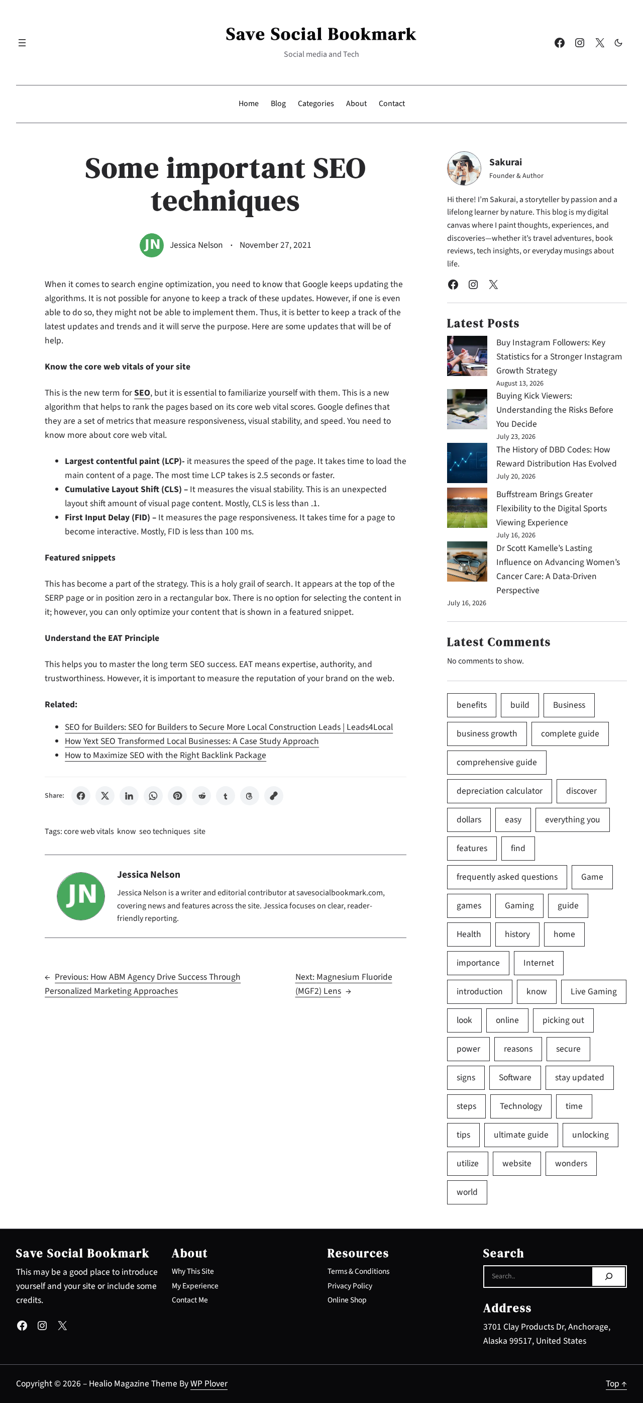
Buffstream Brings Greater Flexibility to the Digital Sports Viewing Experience (551, 508)
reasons (518, 1049)
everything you (572, 819)
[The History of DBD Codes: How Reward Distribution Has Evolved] (467, 465)
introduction (480, 991)
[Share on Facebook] (80, 795)
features (472, 848)
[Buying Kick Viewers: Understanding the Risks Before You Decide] (467, 411)
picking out (563, 1020)
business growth (487, 733)
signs (466, 1077)
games (469, 905)
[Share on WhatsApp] (153, 795)
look (464, 1020)
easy (513, 819)
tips (463, 1135)
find (518, 848)
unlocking (590, 1135)
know (126, 831)
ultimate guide (521, 1135)
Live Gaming (594, 991)
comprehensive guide (497, 762)
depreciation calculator (500, 791)
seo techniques (164, 831)
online (507, 1020)
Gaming (519, 905)
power (468, 1049)
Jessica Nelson (196, 245)
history (517, 934)
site (199, 831)
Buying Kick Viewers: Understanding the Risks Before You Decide (554, 410)
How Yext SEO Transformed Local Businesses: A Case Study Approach (192, 741)
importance (478, 963)
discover (581, 791)
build (519, 705)
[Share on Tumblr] (225, 795)
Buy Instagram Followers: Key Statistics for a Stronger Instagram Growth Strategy (559, 356)
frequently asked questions (507, 877)
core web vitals (89, 831)
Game (592, 877)
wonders (571, 1163)
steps (466, 1106)
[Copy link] (273, 795)
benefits (472, 705)
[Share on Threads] (249, 795)
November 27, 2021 (275, 245)
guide (568, 905)
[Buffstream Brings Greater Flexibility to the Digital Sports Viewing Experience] (467, 510)
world (467, 1192)
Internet (538, 963)
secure (568, 1049)
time (574, 1106)
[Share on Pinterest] (177, 795)
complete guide (570, 733)
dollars (469, 819)
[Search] (608, 1276)
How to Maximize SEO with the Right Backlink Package (165, 755)
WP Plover (209, 1383)
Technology (521, 1106)
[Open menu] (22, 43)
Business (569, 705)
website (516, 1163)
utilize (468, 1163)
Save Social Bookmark (321, 34)
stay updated (579, 1077)
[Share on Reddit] (201, 795)
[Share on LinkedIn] (129, 795)
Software (515, 1077)
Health (469, 934)
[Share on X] (105, 795)
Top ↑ (616, 1383)
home (564, 934)
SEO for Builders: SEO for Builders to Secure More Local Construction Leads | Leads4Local (229, 727)
